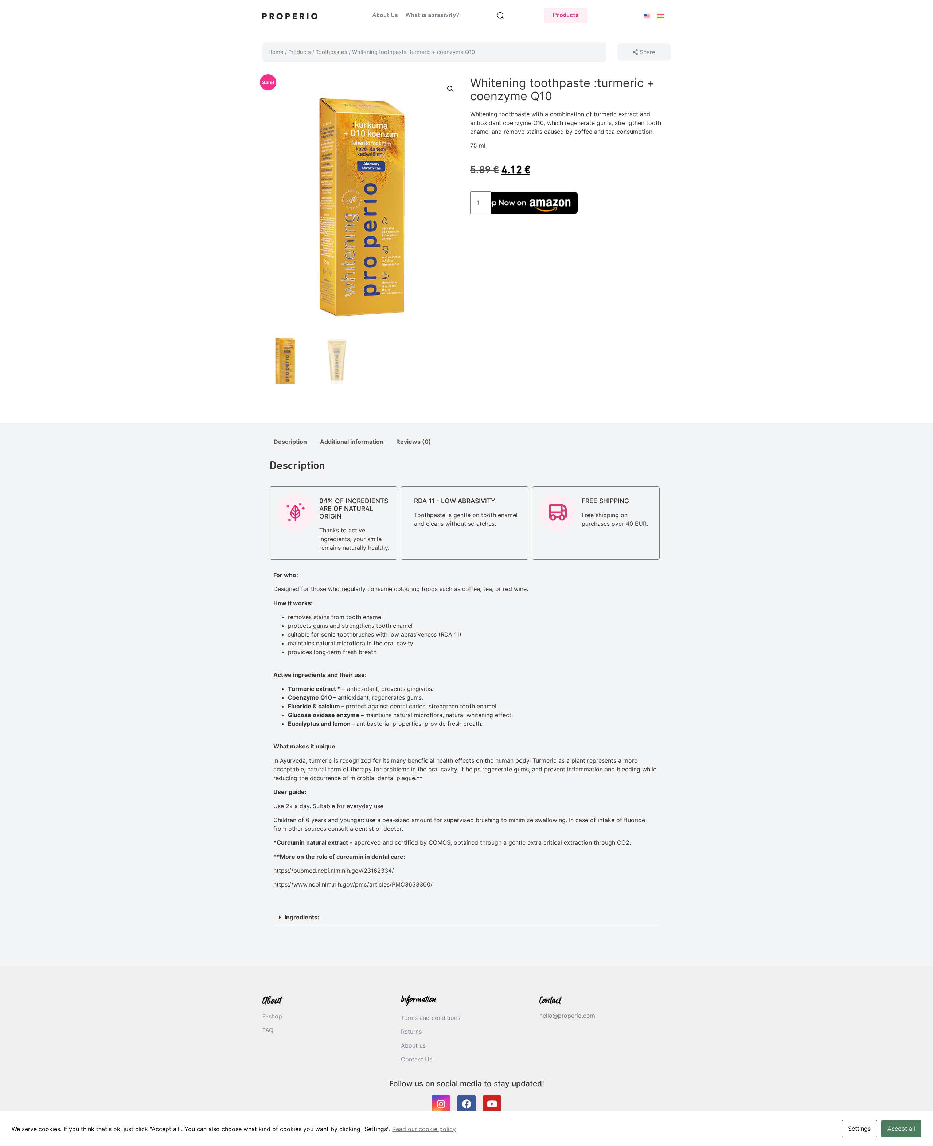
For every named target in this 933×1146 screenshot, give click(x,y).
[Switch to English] (647, 16)
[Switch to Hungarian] (661, 16)
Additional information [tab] (351, 441)
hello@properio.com (567, 1015)
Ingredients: (302, 917)
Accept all (901, 1128)
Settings (859, 1128)
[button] (450, 88)
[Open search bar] (500, 15)
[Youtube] (492, 1104)
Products (299, 52)
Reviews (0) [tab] (413, 441)
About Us (385, 15)
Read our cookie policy (424, 1129)
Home (276, 52)
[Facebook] (466, 1104)
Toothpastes (331, 52)
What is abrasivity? (432, 15)
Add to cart (534, 202)
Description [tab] (290, 441)
